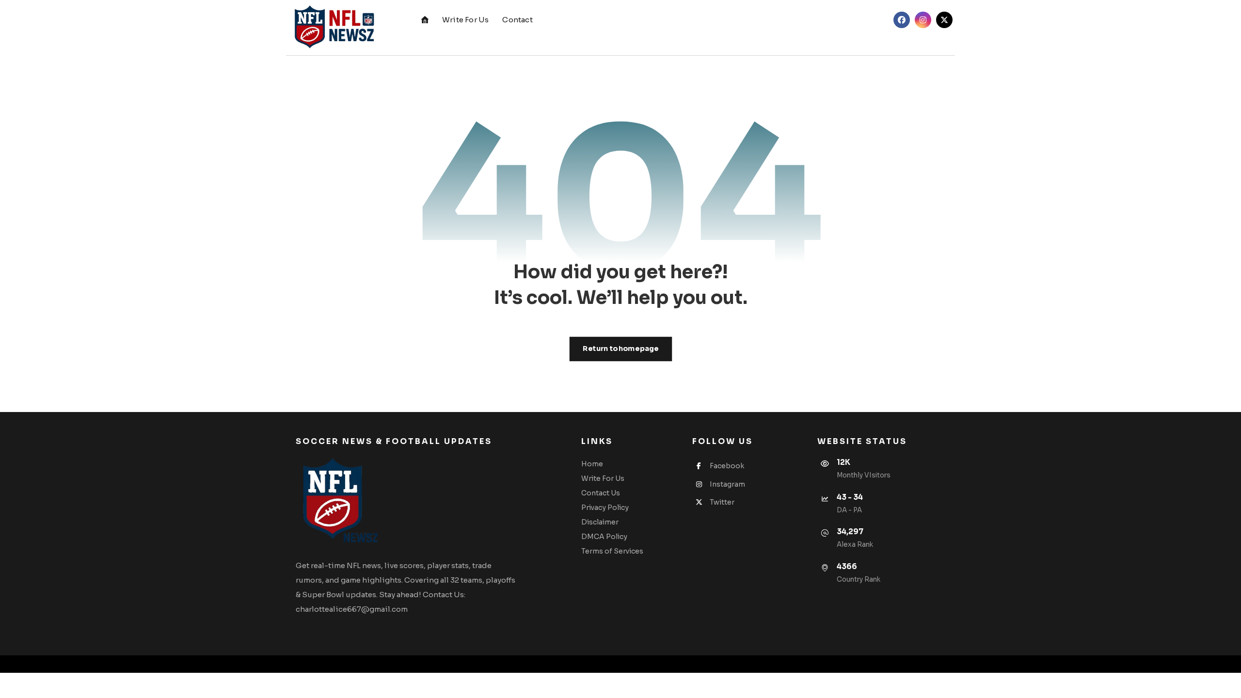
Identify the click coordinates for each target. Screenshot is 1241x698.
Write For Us (602, 478)
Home (592, 464)
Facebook (727, 465)
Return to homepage (620, 348)
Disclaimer (600, 522)
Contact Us (600, 493)
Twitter (722, 502)
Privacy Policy (605, 507)
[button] (901, 20)
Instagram (727, 484)
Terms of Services (612, 551)
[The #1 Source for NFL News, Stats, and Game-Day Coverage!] (332, 27)
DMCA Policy (604, 536)
